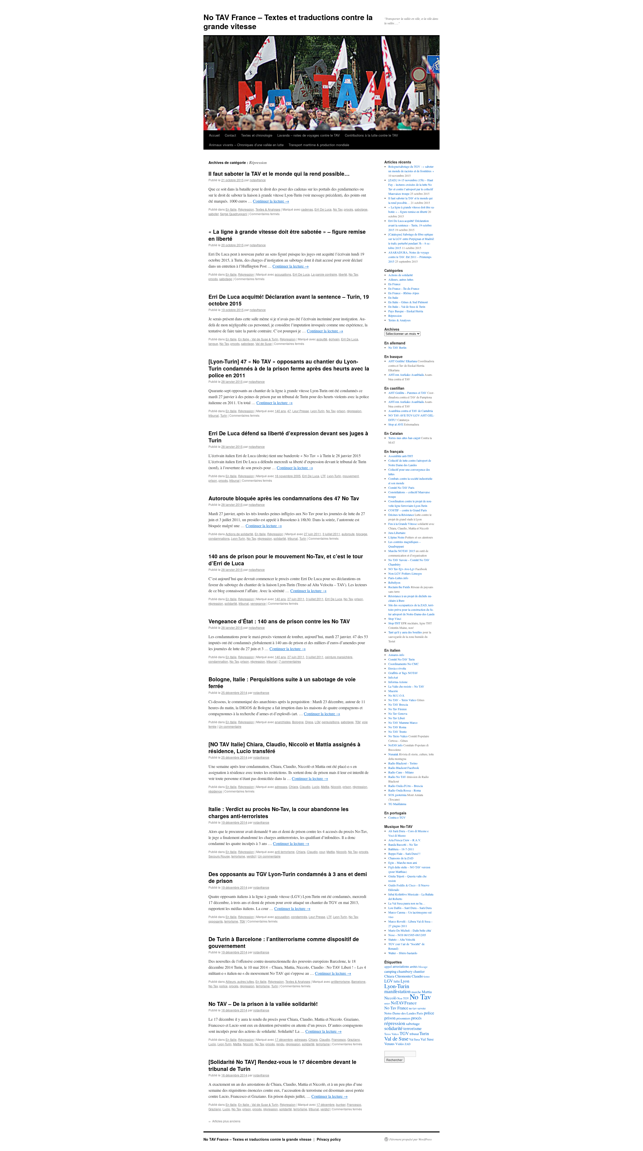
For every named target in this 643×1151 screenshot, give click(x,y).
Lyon (405, 981)
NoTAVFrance (404, 1003)
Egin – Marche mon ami (402, 863)
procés (348, 209)
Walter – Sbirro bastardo (402, 953)
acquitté (321, 339)
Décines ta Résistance (401, 515)
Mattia (325, 786)
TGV (357, 722)
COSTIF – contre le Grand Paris (407, 510)
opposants (215, 921)
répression (354, 411)
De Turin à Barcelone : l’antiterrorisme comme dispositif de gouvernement (283, 942)
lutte (397, 981)
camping (390, 971)
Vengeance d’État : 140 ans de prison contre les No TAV (279, 621)
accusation (282, 917)
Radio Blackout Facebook (403, 768)
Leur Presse (300, 411)
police (223, 986)
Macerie (393, 691)
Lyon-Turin (317, 411)
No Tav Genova (397, 713)
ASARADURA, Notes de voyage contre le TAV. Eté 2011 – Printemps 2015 (410, 256)
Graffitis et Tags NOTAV (403, 673)
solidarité (280, 538)
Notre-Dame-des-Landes (400, 1013)
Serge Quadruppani (233, 214)
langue (213, 343)
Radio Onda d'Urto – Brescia (405, 786)
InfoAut (393, 677)
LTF (323, 476)
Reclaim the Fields (399, 587)
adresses (281, 786)
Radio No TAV (397, 777)
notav (387, 1003)
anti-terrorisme (285, 852)
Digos (309, 722)
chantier (419, 971)
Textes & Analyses (267, 209)
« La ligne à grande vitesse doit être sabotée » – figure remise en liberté (287, 235)
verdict (251, 856)
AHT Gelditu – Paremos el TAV (407, 393)
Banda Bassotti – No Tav (403, 844)
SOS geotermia (397, 795)
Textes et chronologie (256, 135)
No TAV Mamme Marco (402, 722)
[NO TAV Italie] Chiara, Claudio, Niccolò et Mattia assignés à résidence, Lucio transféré (284, 747)
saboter (213, 214)
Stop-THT (394, 623)
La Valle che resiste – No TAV (406, 686)
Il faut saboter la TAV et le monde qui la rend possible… (279, 173)
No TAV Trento (397, 732)
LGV (317, 722)
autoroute (348, 534)
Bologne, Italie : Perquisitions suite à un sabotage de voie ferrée (282, 682)
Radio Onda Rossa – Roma (404, 790)
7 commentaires (290, 661)
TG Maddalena (397, 804)
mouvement (351, 476)
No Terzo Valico (398, 736)
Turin (223, 415)
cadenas (307, 209)
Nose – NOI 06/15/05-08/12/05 (407, 935)
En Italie (231, 209)
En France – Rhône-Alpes (403, 293)
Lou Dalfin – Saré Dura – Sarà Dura (410, 908)
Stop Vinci (394, 619)
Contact (230, 135)
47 (289, 411)
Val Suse (427, 1039)
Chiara (293, 786)
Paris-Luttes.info (398, 578)
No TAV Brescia (398, 704)
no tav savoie (417, 1008)
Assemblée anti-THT (400, 456)
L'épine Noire (396, 537)
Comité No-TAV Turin (401, 659)
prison (341, 411)
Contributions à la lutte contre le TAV (371, 135)
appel (388, 966)
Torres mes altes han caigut (404, 438)
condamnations (219, 538)
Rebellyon (394, 582)
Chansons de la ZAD (400, 858)
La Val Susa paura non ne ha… (406, 903)
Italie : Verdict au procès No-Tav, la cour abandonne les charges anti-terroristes (278, 812)
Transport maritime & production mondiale (319, 144)
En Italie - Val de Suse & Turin (258, 339)
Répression (246, 209)
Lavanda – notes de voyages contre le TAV (308, 135)
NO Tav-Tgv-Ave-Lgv (401, 569)
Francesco (339, 1039)
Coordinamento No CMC (403, 664)
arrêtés (414, 966)
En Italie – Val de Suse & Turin (406, 307)
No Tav (337, 209)
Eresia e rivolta (397, 668)
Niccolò (336, 786)
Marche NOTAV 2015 (401, 551)
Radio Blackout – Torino (402, 763)
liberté (343, 274)
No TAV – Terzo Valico (402, 700)
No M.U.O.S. (396, 695)
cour (322, 852)
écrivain (334, 339)
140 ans (280, 411)
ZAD (407, 1044)
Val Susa (414, 1039)
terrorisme (238, 856)
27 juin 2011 (312, 534)
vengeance (258, 603)
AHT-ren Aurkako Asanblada (406, 375)
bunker (340, 1104)
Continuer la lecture (271, 201)
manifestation (397, 991)
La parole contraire (324, 274)
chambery (405, 971)
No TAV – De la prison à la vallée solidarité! (263, 1003)
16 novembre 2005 (288, 476)
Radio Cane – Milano (401, 772)
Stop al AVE (395, 424)
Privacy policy (329, 1139)
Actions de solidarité (239, 534)
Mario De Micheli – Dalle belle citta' (409, 930)
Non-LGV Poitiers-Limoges (405, 573)
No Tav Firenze (397, 709)
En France (394, 284)
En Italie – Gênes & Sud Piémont (408, 302)
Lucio (315, 786)
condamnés (299, 917)
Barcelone (358, 981)
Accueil (214, 135)
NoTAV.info (395, 745)
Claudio (305, 786)
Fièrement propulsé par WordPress (410, 1139)
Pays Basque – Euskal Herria (405, 311)
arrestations (401, 966)
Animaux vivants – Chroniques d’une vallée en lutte (246, 144)
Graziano (353, 1039)
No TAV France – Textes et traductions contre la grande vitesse (288, 21)
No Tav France (396, 1008)
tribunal (213, 415)
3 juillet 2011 (331, 534)
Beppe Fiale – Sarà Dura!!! (404, 854)
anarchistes (283, 722)
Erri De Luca (323, 209)
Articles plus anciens (224, 1121)
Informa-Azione (397, 682)
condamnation (218, 661)
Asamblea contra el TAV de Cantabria (410, 411)
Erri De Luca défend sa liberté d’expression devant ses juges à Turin (288, 436)
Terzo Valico (391, 1034)
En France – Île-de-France (403, 288)
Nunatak (393, 754)
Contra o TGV (397, 817)
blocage (361, 534)
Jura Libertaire (396, 533)
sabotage (361, 209)
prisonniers (403, 1018)
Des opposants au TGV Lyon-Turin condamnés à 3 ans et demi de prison (287, 877)
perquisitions (330, 722)
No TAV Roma (397, 727)
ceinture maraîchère (338, 657)
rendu (280, 1044)
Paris (420, 1013)
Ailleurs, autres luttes (240, 981)
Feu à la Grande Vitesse (402, 524)
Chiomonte (403, 976)
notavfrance (258, 180)
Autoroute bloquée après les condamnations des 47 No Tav (283, 498)
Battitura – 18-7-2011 (401, 849)
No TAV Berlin (397, 347)
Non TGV (403, 998)
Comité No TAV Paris (401, 488)
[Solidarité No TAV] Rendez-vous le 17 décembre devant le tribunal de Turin (282, 1065)
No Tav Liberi (396, 718)
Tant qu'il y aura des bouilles (405, 632)
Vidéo (399, 1044)
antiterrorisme (340, 981)
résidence (215, 791)
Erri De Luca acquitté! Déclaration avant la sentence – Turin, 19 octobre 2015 (288, 300)
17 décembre (284, 1039)
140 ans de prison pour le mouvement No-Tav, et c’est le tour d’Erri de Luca (285, 559)
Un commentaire (230, 726)
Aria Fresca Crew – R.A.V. (404, 840)
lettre (427, 976)
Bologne (298, 722)
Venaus (389, 1043)
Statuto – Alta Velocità (401, 939)
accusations (283, 274)
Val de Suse (263, 343)
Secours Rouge (219, 856)
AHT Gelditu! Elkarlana (402, 361)
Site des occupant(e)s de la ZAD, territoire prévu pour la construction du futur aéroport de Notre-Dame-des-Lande (411, 609)
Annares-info (396, 655)
